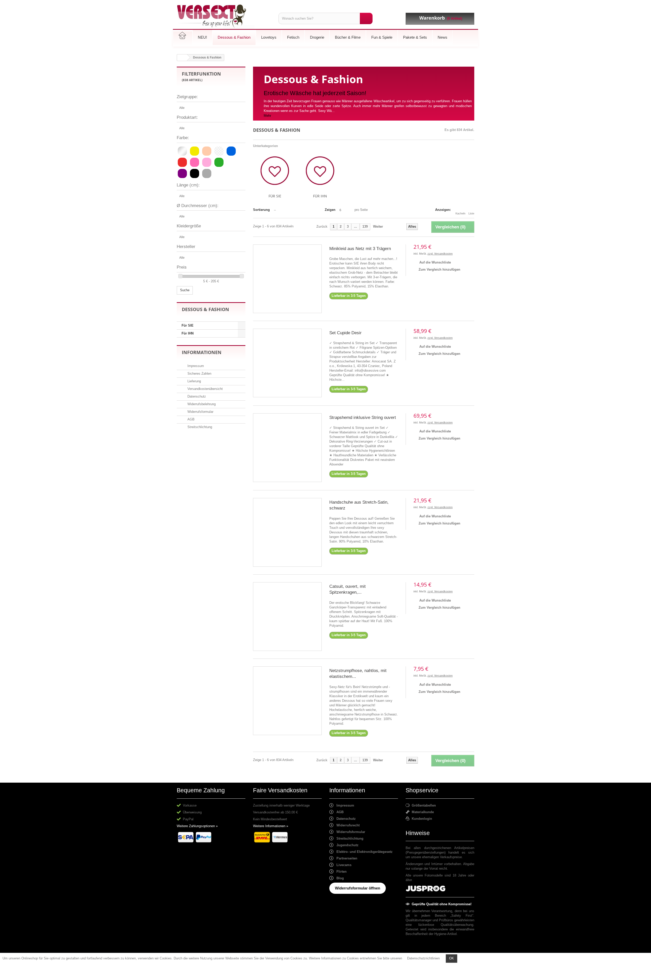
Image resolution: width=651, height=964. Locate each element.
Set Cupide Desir (345, 332)
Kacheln (460, 213)
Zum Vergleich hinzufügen (439, 269)
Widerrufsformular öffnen (357, 888)
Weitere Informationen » (270, 826)
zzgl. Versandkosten (440, 253)
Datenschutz (196, 396)
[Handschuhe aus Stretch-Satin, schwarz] (287, 532)
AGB (190, 419)
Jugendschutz (346, 845)
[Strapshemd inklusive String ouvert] (287, 447)
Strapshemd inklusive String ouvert (362, 417)
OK (451, 958)
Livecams (342, 865)
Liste (471, 213)
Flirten (340, 871)
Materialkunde (422, 812)
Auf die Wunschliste (434, 262)
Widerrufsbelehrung (201, 404)
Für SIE (188, 325)
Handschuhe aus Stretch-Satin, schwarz (359, 505)
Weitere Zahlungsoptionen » (197, 826)
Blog (338, 878)
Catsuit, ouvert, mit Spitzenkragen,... (347, 589)
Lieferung (193, 381)
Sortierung (261, 210)
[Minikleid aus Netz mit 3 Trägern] (287, 279)
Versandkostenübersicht (204, 389)
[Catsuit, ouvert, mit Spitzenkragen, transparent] (287, 616)
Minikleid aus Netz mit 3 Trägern (360, 248)
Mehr (267, 116)
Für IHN (188, 333)
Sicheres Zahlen (198, 373)
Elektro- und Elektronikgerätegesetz (363, 852)
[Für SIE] (274, 170)
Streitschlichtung (199, 427)
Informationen (201, 352)
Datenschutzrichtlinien (423, 958)
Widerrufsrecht (346, 825)
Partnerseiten (345, 858)
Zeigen (330, 210)
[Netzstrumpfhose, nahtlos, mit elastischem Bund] (287, 701)
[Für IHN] (320, 170)
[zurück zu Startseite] (182, 57)
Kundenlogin (421, 819)
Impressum (195, 366)
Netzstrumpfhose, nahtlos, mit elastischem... (358, 673)
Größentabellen (423, 805)
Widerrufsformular (199, 412)
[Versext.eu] (224, 16)
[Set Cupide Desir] (287, 363)
